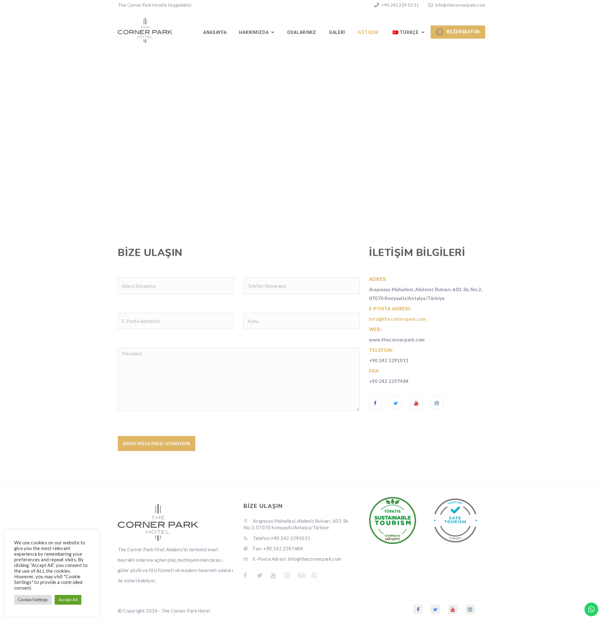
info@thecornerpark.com (460, 5)
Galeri (337, 32)
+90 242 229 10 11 (399, 5)
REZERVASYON (463, 31)
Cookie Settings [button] (33, 599)
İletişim (368, 32)
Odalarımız (301, 32)
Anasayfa (215, 32)
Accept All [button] (68, 599)
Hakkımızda (254, 32)
